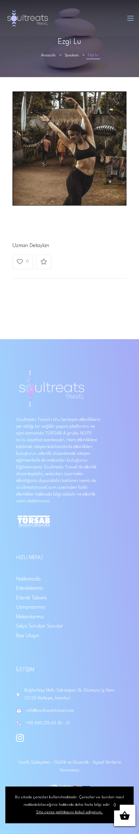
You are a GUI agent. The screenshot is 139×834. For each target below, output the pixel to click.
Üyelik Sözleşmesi (34, 762)
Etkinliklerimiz (29, 588)
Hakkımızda (28, 579)
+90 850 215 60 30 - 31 (48, 723)
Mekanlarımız (30, 616)
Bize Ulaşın (27, 635)
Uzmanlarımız (30, 607)
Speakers (72, 55)
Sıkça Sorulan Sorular (39, 626)
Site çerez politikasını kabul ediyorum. (69, 812)
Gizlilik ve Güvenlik (72, 762)
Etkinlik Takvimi (31, 598)
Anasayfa (48, 55)
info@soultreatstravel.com (50, 711)
